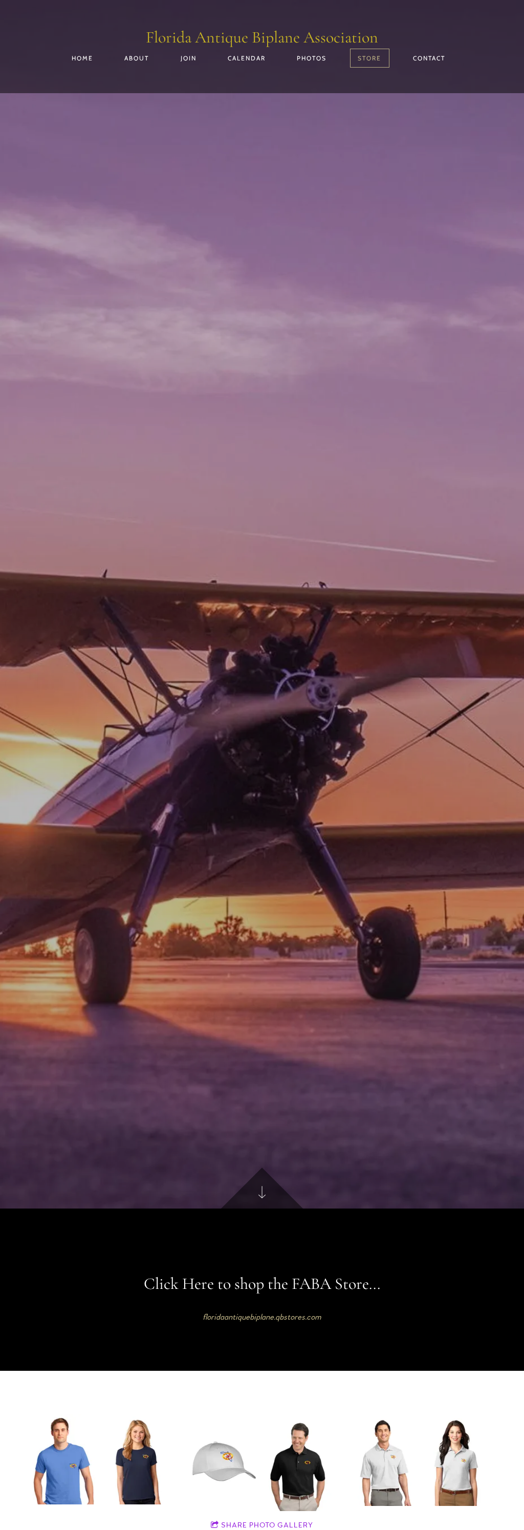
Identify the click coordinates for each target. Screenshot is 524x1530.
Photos (311, 58)
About (136, 58)
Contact (429, 58)
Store (369, 58)
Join (188, 58)
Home (82, 58)
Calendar (247, 58)
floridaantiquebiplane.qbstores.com (262, 1317)
